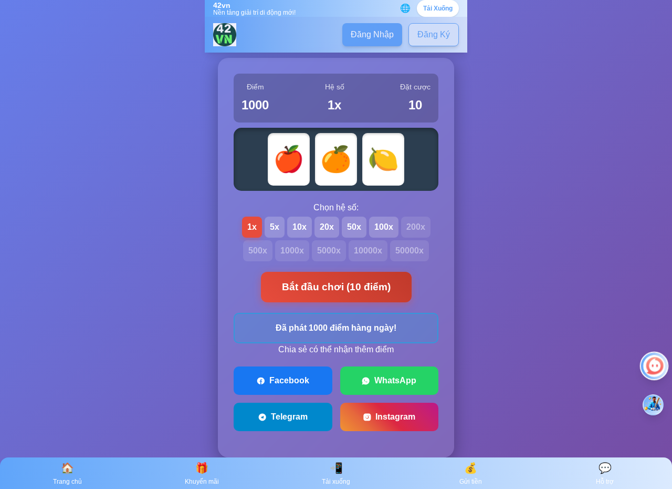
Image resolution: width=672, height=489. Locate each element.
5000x (329, 250)
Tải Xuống (438, 8)
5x (274, 226)
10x (299, 226)
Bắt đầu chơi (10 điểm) (336, 286)
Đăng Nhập (372, 34)
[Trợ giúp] (654, 366)
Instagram (395, 416)
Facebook (289, 380)
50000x (409, 250)
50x (354, 226)
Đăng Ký (433, 34)
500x (257, 250)
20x (327, 226)
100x (383, 226)
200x (415, 226)
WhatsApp (395, 380)
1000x (292, 250)
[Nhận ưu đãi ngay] (653, 404)
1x (252, 226)
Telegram (289, 416)
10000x (368, 250)
